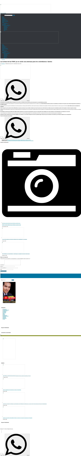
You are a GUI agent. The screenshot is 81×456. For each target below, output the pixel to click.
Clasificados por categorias (6, 52)
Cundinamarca (4, 46)
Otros (4, 30)
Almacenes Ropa (6, 53)
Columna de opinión (5, 21)
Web (1, 269)
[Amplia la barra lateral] (0, 334)
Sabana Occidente (5, 20)
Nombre (1, 266)
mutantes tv (3, 63)
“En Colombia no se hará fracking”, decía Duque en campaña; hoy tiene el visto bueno (16, 253)
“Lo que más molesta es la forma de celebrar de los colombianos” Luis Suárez (14, 239)
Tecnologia (5, 28)
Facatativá (3, 19)
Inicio (3, 16)
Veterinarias (5, 29)
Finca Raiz (5, 26)
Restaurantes (6, 27)
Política (3, 17)
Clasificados (5, 309)
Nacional (3, 18)
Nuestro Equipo (6, 23)
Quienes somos (4, 50)
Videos (3, 49)
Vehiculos (5, 56)
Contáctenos (4, 24)
